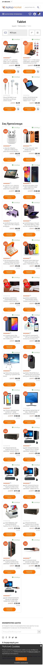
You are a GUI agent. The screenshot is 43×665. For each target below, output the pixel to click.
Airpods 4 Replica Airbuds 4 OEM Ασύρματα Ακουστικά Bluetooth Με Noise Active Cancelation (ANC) (11, 149)
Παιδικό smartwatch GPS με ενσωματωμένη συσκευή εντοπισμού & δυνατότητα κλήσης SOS (31, 337)
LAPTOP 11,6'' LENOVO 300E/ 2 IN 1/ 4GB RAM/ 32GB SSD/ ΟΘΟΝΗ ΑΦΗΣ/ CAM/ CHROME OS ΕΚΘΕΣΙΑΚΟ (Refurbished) (11, 187)
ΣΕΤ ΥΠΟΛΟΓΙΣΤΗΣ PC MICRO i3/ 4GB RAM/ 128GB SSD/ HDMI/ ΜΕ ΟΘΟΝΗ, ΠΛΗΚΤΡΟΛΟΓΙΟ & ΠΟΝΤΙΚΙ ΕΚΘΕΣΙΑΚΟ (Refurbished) (11, 599)
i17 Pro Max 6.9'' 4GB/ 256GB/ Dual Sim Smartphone (30, 149)
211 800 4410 (6, 1)
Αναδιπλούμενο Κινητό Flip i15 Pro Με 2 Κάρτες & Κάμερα (11, 224)
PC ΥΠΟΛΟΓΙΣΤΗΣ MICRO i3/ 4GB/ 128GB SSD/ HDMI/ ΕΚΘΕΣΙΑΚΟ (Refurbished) (31, 562)
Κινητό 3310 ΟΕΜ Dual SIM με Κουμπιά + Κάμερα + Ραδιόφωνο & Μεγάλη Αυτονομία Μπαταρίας (31, 262)
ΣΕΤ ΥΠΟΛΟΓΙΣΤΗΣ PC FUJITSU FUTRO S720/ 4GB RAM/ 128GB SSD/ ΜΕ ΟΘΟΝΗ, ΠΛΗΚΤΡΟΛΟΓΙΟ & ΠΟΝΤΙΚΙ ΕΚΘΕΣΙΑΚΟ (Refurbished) (11, 487)
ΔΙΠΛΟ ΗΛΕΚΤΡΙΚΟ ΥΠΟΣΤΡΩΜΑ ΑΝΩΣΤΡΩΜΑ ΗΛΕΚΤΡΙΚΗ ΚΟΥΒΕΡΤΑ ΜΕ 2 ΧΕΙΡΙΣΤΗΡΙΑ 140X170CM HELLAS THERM (31, 299)
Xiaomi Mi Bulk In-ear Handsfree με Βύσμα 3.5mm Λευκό (9, 99)
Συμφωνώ (21, 659)
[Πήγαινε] (39, 631)
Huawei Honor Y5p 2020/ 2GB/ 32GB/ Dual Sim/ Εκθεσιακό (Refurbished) (11, 337)
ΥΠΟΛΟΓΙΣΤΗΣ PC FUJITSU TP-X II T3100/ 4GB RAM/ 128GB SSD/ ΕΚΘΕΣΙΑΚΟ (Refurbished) (31, 524)
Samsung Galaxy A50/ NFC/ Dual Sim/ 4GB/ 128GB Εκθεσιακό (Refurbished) (30, 187)
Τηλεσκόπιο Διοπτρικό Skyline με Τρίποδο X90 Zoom (11, 374)
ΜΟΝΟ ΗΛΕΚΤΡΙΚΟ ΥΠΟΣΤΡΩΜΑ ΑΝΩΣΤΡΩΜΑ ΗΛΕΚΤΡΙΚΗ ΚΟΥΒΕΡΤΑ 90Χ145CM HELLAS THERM (11, 299)
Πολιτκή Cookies (33, 652)
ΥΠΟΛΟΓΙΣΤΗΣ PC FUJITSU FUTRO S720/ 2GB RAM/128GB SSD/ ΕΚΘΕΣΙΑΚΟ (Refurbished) (11, 562)
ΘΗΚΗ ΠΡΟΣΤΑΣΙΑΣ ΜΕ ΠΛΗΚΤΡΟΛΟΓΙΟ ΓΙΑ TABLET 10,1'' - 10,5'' (30, 99)
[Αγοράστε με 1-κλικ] (18, 71)
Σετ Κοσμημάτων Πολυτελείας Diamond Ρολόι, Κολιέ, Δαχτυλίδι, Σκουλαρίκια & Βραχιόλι (11, 262)
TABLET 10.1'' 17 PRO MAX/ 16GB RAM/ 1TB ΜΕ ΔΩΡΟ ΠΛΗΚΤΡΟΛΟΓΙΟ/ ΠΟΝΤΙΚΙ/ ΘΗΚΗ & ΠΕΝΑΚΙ (31, 61)
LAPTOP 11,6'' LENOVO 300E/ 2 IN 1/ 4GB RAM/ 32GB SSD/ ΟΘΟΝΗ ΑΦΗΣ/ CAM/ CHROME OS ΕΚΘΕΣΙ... (11, 61)
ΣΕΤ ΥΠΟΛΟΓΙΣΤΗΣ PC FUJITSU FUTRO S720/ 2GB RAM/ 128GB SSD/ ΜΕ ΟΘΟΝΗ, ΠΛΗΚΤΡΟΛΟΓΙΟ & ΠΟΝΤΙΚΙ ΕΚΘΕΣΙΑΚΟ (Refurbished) (31, 487)
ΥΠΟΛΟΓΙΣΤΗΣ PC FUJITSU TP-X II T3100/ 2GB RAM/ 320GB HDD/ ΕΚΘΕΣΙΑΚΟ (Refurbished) (11, 449)
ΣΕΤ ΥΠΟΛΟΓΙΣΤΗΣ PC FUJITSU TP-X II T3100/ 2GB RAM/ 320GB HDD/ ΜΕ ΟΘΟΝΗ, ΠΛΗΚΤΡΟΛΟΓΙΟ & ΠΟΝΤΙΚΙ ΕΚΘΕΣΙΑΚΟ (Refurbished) (31, 449)
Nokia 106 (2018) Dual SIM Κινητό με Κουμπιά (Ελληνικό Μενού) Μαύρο (31, 374)
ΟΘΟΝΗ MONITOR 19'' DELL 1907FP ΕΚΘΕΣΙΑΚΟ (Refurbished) (31, 412)
